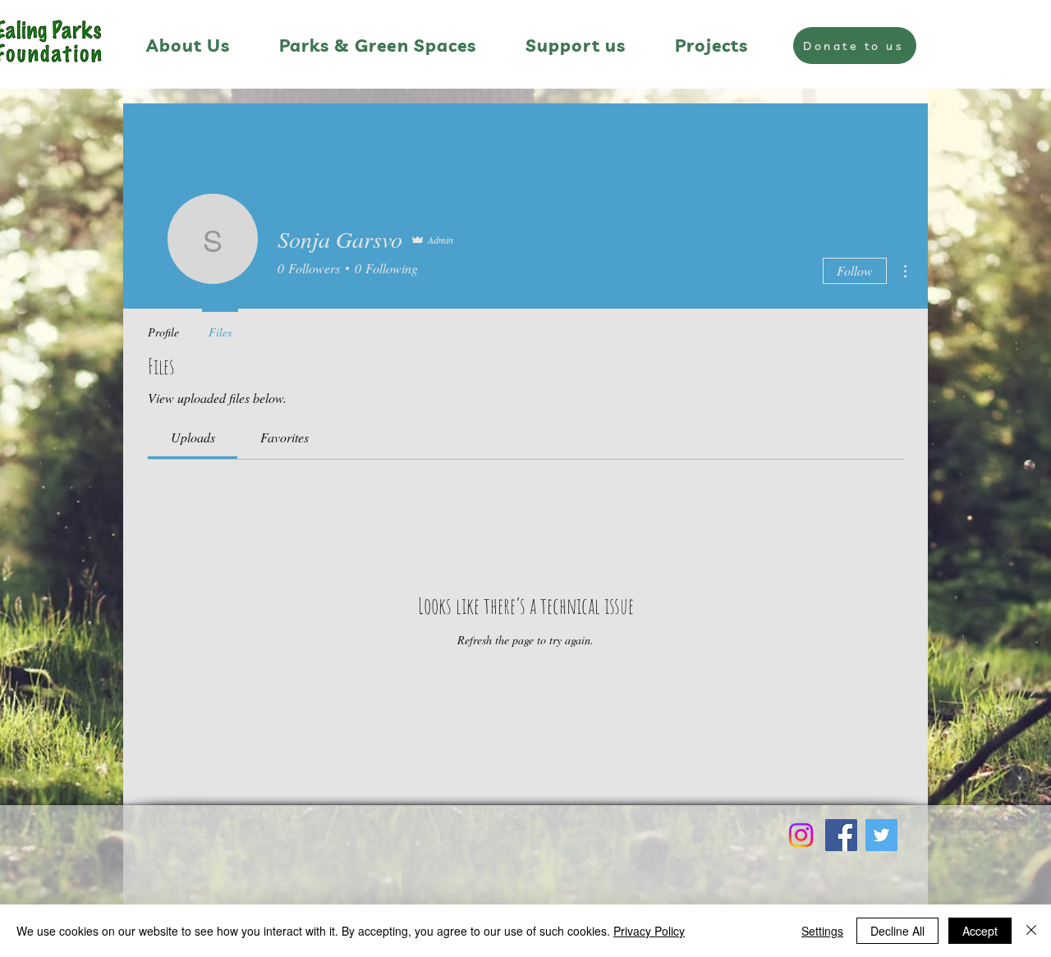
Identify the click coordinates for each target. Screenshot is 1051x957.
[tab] (192, 437)
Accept (980, 931)
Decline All (897, 931)
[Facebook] (841, 835)
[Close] (1031, 931)
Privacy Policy (649, 931)
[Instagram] (801, 835)
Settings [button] (822, 931)
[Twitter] (881, 835)
